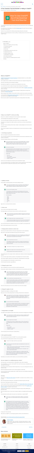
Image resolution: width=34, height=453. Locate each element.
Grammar (14, 10)
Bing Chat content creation (11, 377)
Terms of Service (29, 445)
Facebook (17, 448)
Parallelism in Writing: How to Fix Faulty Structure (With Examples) (28, 439)
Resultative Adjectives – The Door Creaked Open (17, 439)
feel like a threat (19, 28)
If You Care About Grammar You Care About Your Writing (5, 439)
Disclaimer (29, 448)
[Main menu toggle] (2, 4)
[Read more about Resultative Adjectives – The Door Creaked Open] (17, 435)
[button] (32, 4)
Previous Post (3, 427)
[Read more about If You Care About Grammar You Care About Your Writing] (6, 435)
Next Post (31, 427)
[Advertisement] (11, 36)
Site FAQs (4, 445)
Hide (9, 41)
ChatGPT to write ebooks (28, 87)
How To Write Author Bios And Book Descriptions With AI (16, 417)
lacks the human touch (8, 91)
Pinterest (17, 445)
